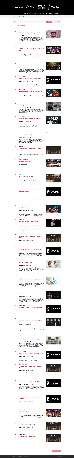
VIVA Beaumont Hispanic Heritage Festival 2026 (30, 33)
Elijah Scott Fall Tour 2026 (25, 262)
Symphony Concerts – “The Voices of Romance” (31, 249)
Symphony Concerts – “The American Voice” (30, 78)
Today (18, 25)
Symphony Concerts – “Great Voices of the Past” (31, 353)
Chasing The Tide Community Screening (29, 339)
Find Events (48, 21)
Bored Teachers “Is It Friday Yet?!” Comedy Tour (31, 91)
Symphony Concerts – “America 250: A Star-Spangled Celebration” (29, 190)
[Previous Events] (13, 25)
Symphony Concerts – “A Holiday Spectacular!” (30, 307)
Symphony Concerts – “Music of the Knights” (30, 382)
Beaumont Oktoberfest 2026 (26, 161)
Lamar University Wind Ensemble (27, 424)
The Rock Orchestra (24, 411)
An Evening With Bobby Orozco (27, 135)
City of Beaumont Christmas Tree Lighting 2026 (30, 279)
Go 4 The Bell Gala (23, 65)
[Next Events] (15, 25)
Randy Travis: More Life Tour (26, 176)
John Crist (21, 294)
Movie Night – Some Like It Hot (26, 105)
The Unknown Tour (23, 207)
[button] (59, 13)
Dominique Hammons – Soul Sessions (28, 221)
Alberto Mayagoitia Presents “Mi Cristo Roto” (30, 118)
